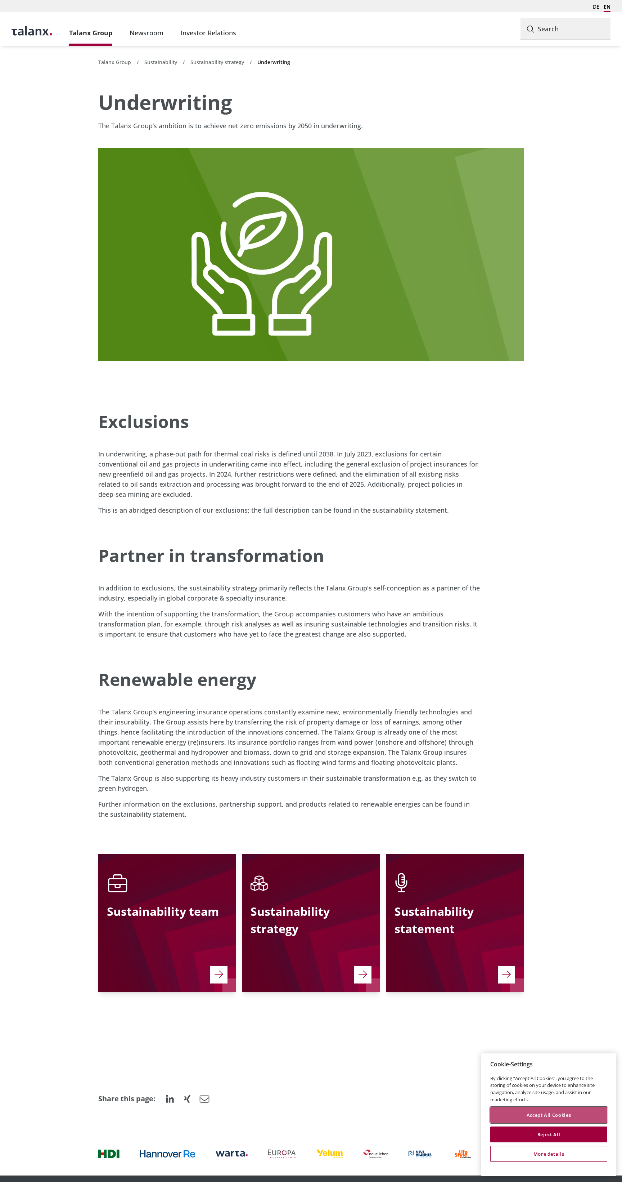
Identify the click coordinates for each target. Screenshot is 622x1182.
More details (548, 1154)
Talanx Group (90, 32)
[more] (362, 974)
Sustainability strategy (217, 62)
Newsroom (146, 32)
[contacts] (218, 974)
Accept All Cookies (549, 1115)
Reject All (548, 1134)
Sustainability (160, 62)
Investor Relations (208, 32)
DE (596, 6)
